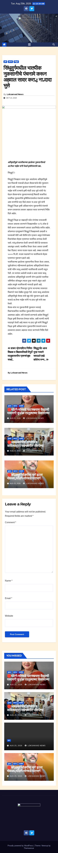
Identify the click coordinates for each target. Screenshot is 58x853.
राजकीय (21, 406)
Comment (10, 522)
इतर (9, 740)
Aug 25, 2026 (16, 685)
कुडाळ (9, 406)
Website (9, 616)
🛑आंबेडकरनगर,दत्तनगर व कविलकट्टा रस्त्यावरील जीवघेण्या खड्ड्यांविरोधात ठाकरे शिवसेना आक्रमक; (25, 447)
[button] (54, 44)
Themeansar (29, 848)
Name (8, 580)
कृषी (5, 61)
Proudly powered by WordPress (21, 846)
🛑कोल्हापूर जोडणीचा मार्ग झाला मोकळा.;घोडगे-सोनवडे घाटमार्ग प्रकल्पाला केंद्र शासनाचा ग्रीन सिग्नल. (29, 478)
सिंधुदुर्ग (16, 61)
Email (8, 598)
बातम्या (10, 61)
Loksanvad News (15, 94)
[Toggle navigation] (29, 44)
